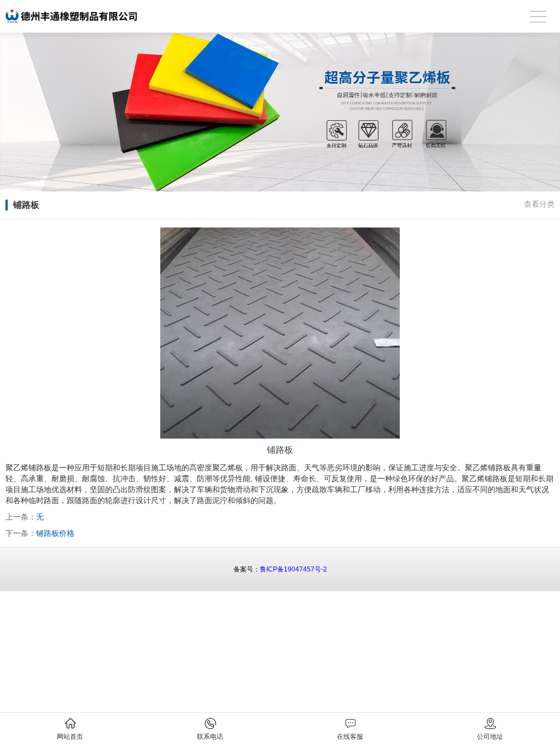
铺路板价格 (55, 533)
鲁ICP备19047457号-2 (293, 569)
